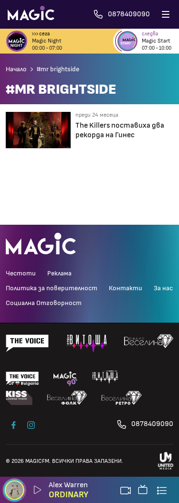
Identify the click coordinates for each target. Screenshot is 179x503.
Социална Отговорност (44, 303)
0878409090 (152, 423)
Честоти (21, 273)
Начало (16, 69)
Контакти (125, 288)
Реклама (59, 273)
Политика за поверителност (51, 288)
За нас (163, 288)
